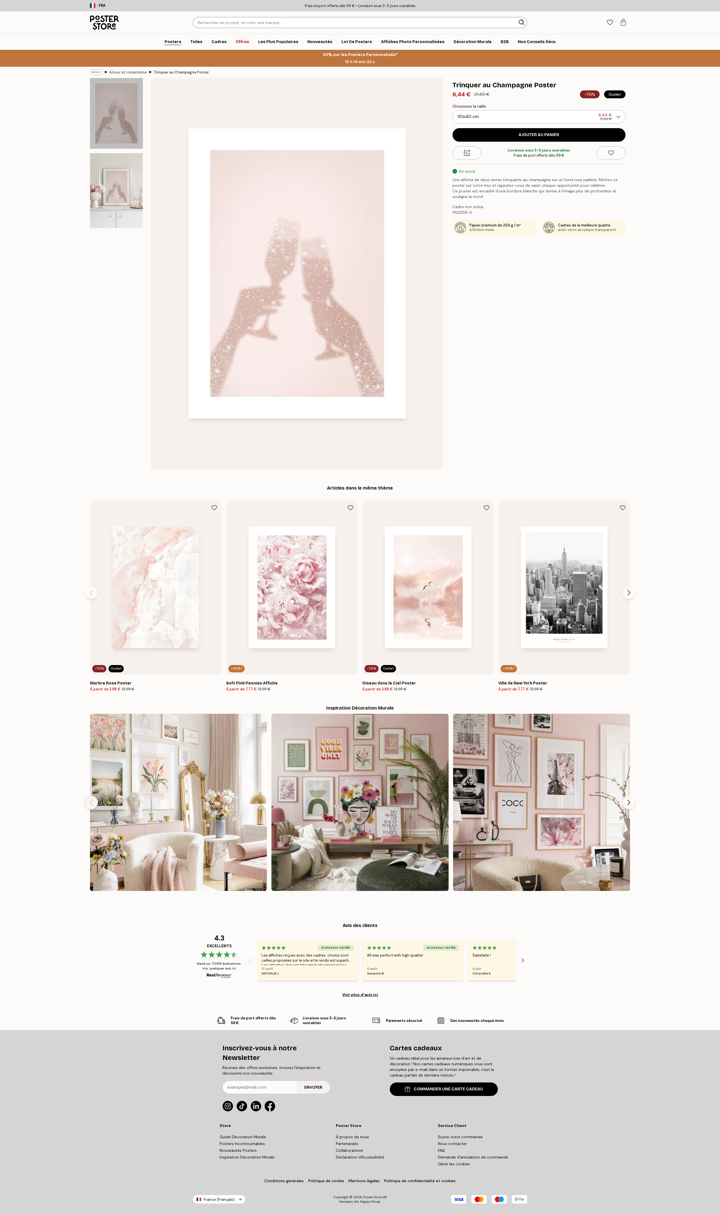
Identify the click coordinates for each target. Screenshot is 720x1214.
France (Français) (219, 1199)
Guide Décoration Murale (243, 1136)
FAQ (441, 1150)
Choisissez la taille (469, 106)
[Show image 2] (116, 190)
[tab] (609, 23)
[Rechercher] (522, 22)
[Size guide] (467, 153)
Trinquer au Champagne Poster (181, 72)
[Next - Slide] (629, 592)
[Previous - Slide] (91, 592)
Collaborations (349, 1150)
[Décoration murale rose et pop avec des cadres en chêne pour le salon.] (359, 802)
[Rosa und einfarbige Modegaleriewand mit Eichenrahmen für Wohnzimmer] (541, 802)
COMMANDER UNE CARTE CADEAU (448, 1089)
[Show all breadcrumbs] (96, 72)
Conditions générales (284, 1180)
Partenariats (347, 1143)
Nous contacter (452, 1143)
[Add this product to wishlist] (611, 153)
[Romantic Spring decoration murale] (178, 802)
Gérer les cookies (454, 1163)
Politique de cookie (326, 1180)
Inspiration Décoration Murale (247, 1157)
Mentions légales (364, 1180)
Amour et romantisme (128, 72)
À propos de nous (352, 1136)
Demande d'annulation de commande (473, 1157)
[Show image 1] (116, 113)
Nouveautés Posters (238, 1150)
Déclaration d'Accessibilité (360, 1157)
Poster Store (372, 1197)
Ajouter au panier (539, 134)
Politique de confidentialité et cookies (420, 1180)
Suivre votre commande (460, 1136)
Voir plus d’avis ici (360, 994)
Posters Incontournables (242, 1143)
